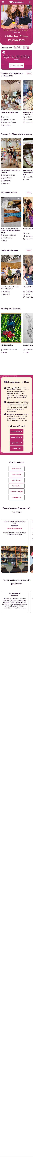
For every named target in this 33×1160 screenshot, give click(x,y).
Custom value (16, 448)
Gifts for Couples (16, 491)
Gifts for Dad (16, 486)
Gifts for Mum (16, 480)
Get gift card (16, 65)
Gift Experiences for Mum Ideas (15, 30)
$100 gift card (16, 431)
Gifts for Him (16, 474)
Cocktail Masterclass (14, 528)
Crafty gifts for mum (9, 250)
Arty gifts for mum (9, 192)
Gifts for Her (16, 469)
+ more (22, 608)
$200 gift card (16, 437)
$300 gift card (16, 443)
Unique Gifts (16, 497)
